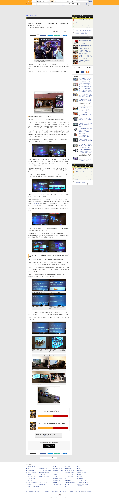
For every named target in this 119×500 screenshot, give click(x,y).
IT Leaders (29, 474)
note (57, 35)
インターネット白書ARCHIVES (33, 486)
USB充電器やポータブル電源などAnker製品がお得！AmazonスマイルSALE (85, 130)
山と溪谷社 (55, 476)
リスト (38, 35)
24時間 (80, 17)
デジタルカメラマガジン (32, 482)
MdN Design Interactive (70, 482)
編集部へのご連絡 (55, 491)
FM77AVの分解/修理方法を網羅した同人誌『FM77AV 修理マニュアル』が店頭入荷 (85, 95)
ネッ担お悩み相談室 (31, 478)
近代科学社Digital (57, 484)
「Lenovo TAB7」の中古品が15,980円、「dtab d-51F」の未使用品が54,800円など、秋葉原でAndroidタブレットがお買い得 (85, 147)
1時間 (75, 17)
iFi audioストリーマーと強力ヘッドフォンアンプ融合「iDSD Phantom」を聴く (85, 47)
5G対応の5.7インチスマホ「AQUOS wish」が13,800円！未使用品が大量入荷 (85, 80)
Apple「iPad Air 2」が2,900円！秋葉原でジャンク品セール (85, 140)
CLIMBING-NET (57, 480)
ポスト (34, 35)
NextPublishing (42, 484)
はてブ (51, 35)
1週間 (85, 17)
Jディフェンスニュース (70, 470)
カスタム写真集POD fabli (83, 482)
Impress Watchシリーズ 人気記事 (83, 164)
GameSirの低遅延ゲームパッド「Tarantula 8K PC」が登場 (85, 114)
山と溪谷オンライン (58, 478)
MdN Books (68, 480)
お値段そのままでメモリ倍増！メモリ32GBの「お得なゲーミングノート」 (85, 42)
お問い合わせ (39, 491)
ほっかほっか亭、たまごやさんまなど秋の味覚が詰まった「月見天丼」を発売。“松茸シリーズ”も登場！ (83, 176)
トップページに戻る (49, 458)
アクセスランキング (80, 15)
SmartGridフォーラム (43, 468)
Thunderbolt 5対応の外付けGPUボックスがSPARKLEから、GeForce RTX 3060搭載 (85, 90)
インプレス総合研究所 (31, 472)
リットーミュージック (58, 468)
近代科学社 (55, 482)
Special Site (78, 37)
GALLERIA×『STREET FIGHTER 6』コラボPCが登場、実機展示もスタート (85, 159)
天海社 (79, 468)
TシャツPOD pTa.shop (82, 480)
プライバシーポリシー (64, 491)
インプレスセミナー (43, 474)
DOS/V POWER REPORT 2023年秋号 (48, 411)
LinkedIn (64, 35)
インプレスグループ (78, 491)
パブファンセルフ (81, 476)
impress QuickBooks (82, 472)
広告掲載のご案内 (47, 491)
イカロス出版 (67, 466)
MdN (66, 478)
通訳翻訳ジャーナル (70, 472)
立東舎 (55, 474)
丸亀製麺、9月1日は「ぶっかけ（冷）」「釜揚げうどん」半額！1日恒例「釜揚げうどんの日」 (83, 173)
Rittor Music (55, 466)
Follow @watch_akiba (49, 435)
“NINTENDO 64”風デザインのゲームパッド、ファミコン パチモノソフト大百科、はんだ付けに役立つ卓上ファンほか (85, 102)
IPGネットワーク (80, 478)
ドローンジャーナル (31, 476)
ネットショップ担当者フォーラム (45, 470)
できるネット (29, 484)
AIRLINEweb (68, 468)
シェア (44, 35)
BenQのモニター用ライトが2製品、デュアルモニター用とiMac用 (85, 125)
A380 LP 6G (36, 203)
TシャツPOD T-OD (58, 472)
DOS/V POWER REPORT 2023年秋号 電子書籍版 (51, 423)
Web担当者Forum (30, 470)
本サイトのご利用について (31, 491)
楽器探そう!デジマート (58, 470)
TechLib (67, 486)
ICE (77, 466)
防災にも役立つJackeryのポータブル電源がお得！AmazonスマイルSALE (85, 135)
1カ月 (90, 17)
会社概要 (71, 491)
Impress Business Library (44, 472)
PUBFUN (79, 474)
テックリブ (67, 484)
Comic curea (80, 470)
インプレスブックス (43, 482)
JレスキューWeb (69, 474)
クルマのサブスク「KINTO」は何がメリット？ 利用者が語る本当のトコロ (85, 52)
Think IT (28, 468)
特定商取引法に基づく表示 (88, 491)
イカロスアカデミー (70, 476)
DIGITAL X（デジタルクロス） (44, 476)
